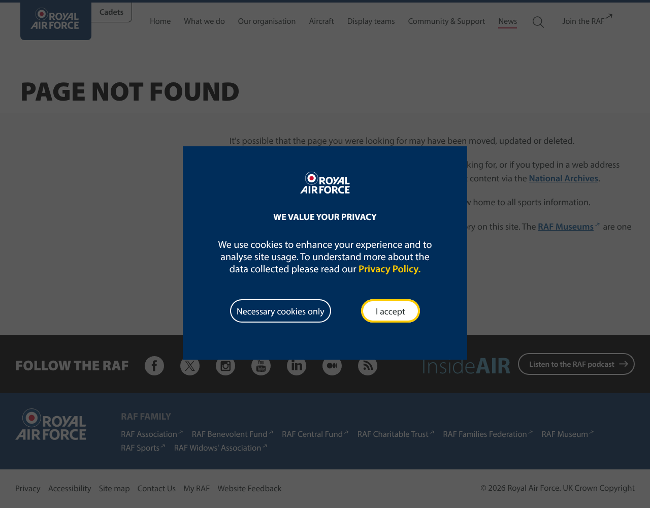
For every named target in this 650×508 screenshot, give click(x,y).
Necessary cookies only (280, 311)
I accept (390, 311)
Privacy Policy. (389, 269)
